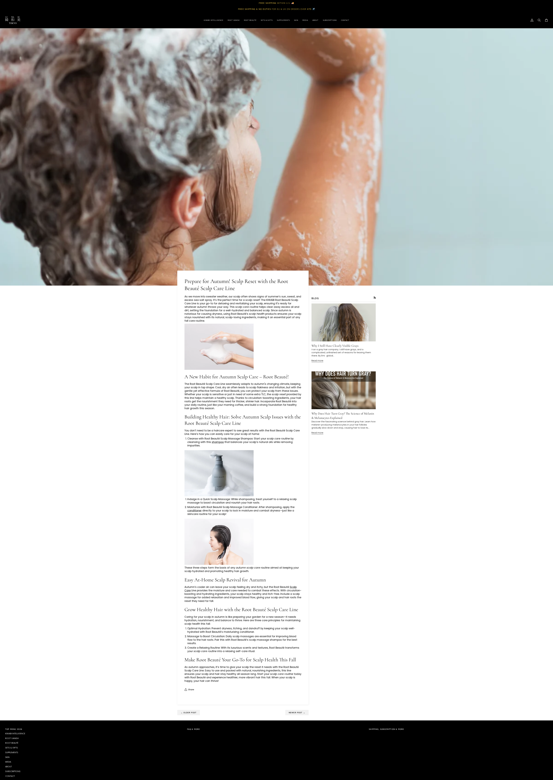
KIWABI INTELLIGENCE (15, 733)
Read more (317, 360)
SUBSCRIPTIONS (12, 771)
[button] (214, 20)
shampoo (218, 442)
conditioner (194, 510)
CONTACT (10, 776)
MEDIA (8, 761)
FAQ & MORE (193, 729)
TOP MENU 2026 (13, 729)
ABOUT (8, 766)
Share (191, 689)
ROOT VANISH (12, 738)
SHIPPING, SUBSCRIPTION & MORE (386, 729)
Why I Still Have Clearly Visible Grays (334, 346)
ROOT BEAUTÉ (11, 742)
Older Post (188, 712)
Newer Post (297, 712)
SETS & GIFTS (11, 747)
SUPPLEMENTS (11, 752)
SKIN (7, 757)
